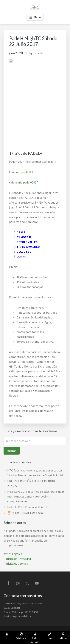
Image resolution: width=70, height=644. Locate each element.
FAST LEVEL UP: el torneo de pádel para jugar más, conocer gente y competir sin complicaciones (35, 496)
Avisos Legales (13, 554)
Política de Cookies (16, 563)
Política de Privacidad (17, 559)
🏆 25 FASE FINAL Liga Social (25, 513)
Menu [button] (37, 17)
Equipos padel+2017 (22, 172)
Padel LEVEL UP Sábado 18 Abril (27, 507)
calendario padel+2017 (23, 182)
